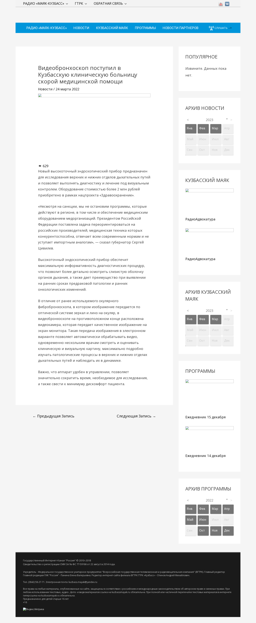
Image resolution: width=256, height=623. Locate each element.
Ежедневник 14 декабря (205, 455)
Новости (45, 89)
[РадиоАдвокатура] (209, 201)
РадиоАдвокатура (200, 219)
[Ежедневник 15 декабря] (209, 396)
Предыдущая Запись (53, 416)
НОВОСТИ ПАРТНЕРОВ (180, 28)
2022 (209, 500)
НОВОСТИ (81, 28)
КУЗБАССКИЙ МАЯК (112, 28)
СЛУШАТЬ (221, 28)
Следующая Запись (136, 416)
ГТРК (79, 3)
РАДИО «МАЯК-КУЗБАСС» (43, 3)
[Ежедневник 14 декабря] (209, 439)
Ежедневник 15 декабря (205, 417)
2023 (209, 120)
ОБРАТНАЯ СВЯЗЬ (108, 3)
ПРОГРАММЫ (145, 28)
